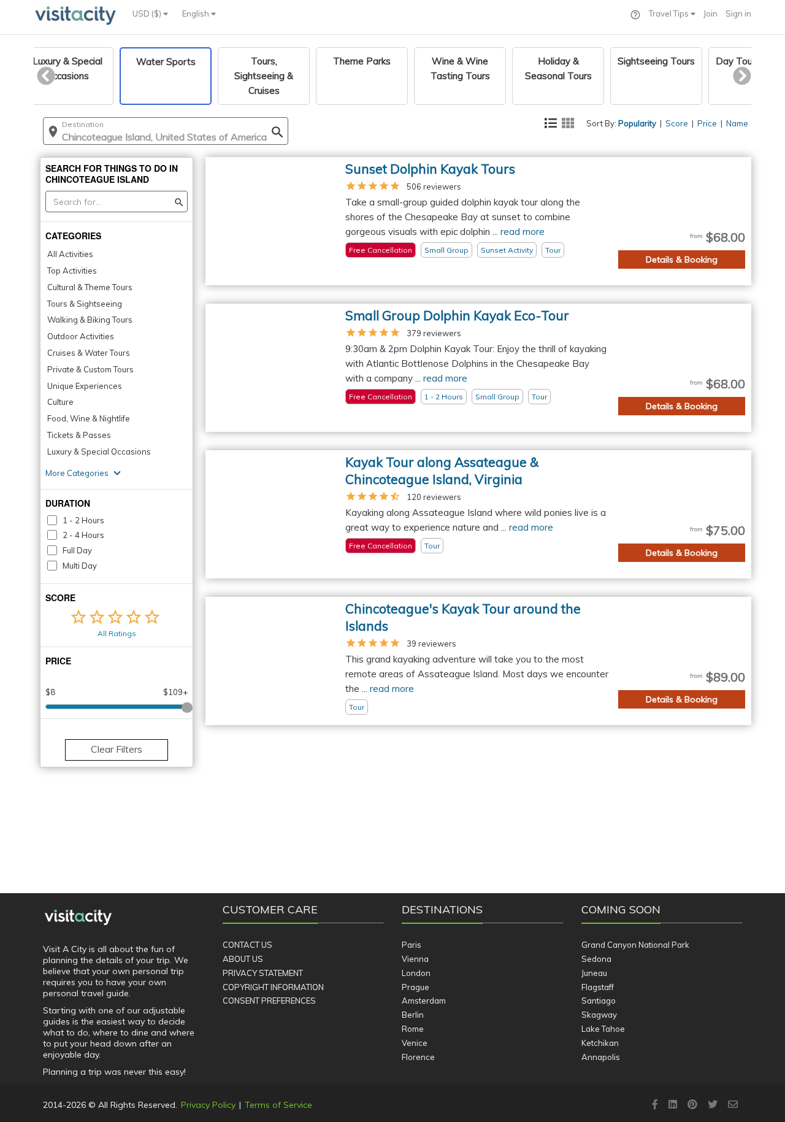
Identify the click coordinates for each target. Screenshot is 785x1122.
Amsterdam (424, 1000)
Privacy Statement (263, 973)
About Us (243, 959)
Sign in (738, 13)
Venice (414, 1043)
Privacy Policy (208, 1104)
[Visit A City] (78, 918)
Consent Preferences (269, 1000)
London (416, 973)
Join (710, 13)
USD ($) (147, 13)
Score (676, 123)
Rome (413, 1029)
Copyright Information (273, 987)
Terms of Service (278, 1104)
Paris (411, 945)
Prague (415, 987)
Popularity (637, 123)
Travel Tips (670, 13)
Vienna (415, 959)
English (196, 13)
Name (737, 123)
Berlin (413, 1015)
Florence (418, 1057)
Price (707, 123)
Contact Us (247, 945)
